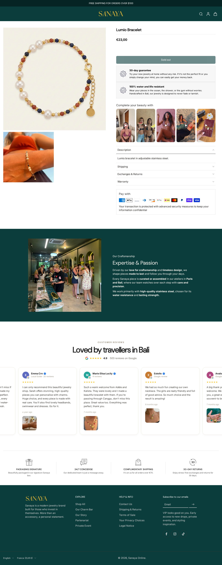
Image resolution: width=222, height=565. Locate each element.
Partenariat (82, 520)
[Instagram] (174, 534)
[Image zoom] (54, 79)
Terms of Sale (127, 515)
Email (167, 504)
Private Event (83, 525)
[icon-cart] (215, 13)
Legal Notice (126, 525)
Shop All (80, 504)
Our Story (81, 515)
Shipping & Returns (130, 509)
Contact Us (125, 504)
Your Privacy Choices (131, 520)
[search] (200, 14)
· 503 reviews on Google (113, 358)
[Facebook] (166, 534)
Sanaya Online (136, 557)
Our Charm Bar (84, 509)
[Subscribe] (193, 504)
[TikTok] (183, 534)
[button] (165, 60)
